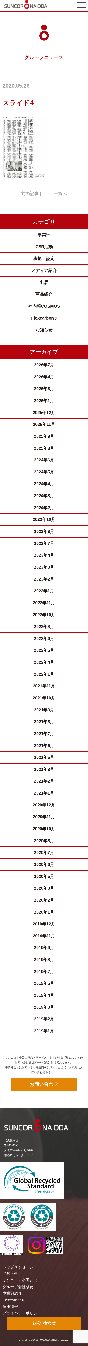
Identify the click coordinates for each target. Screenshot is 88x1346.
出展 (44, 282)
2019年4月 (44, 995)
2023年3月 (44, 567)
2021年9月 (44, 710)
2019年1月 (44, 1031)
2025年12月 (44, 412)
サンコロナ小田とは (20, 1280)
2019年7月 (44, 971)
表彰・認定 (44, 258)
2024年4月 (44, 483)
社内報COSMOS (44, 306)
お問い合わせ (44, 1084)
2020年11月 (44, 816)
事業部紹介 (12, 1293)
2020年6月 (44, 864)
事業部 (44, 234)
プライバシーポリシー (22, 1313)
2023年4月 (44, 555)
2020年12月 (44, 805)
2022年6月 (44, 638)
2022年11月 (44, 602)
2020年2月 (44, 900)
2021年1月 (44, 793)
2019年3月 (44, 1007)
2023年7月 (44, 543)
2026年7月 (44, 365)
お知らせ (44, 329)
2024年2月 (44, 507)
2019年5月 (44, 983)
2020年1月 (44, 912)
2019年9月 (44, 947)
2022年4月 (44, 662)
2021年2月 (44, 781)
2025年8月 (44, 448)
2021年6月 (44, 745)
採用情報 (10, 1306)
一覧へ (60, 193)
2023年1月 (44, 590)
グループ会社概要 (18, 1287)
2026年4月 (44, 376)
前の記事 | (31, 193)
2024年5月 (44, 472)
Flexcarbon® (44, 318)
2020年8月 (44, 840)
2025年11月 (44, 424)
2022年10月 (44, 614)
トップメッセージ (18, 1267)
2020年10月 (44, 828)
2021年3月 (44, 769)
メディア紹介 (44, 270)
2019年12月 (44, 923)
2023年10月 (44, 519)
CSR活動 (44, 246)
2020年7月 (44, 852)
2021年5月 (44, 757)
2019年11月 (44, 935)
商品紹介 (44, 294)
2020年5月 (44, 876)
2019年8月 (44, 959)
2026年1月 (44, 400)
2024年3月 (44, 495)
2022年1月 (44, 674)
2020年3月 (44, 888)
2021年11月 (44, 686)
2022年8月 (44, 626)
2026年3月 (44, 388)
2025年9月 (44, 436)
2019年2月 (44, 1019)
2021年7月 (44, 733)
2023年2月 (44, 579)
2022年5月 (44, 650)
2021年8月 (44, 721)
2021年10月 (44, 698)
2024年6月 (44, 460)
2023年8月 (44, 531)
